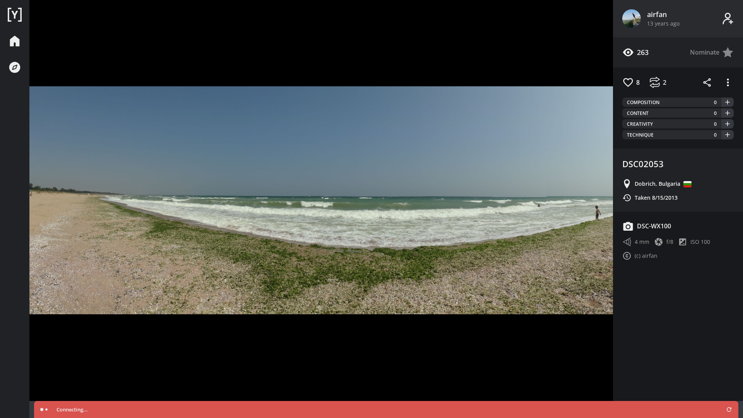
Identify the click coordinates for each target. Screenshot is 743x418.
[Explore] (14, 67)
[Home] (14, 14)
